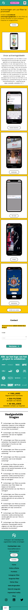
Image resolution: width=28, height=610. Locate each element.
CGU (2, 608)
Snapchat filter (14, 578)
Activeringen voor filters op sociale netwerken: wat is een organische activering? (13, 451)
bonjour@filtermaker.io (14, 548)
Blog (14, 596)
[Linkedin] (14, 599)
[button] (24, 3)
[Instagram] (6, 599)
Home (14, 565)
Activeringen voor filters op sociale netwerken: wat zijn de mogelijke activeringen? (13, 434)
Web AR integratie (14, 589)
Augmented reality (14, 592)
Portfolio (14, 571)
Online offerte (14, 568)
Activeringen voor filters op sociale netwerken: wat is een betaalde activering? (13, 459)
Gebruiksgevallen (14, 585)
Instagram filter (13, 575)
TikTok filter (14, 582)
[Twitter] (21, 599)
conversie (17, 83)
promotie (10, 83)
